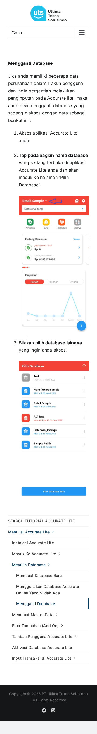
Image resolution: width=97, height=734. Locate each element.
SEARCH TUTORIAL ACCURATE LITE (41, 521)
